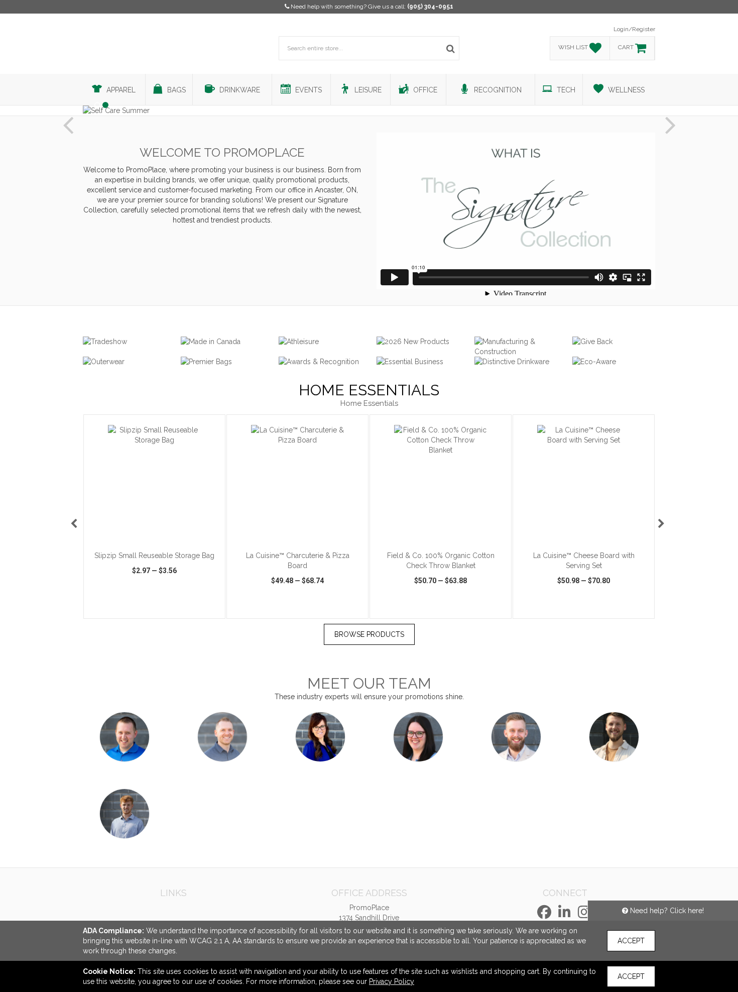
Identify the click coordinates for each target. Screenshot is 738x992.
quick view (116, 609)
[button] (67, 117)
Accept (631, 941)
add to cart (160, 532)
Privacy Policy (391, 981)
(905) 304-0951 (430, 6)
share (211, 609)
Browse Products (369, 634)
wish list (168, 609)
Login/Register (634, 29)
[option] (154, 516)
